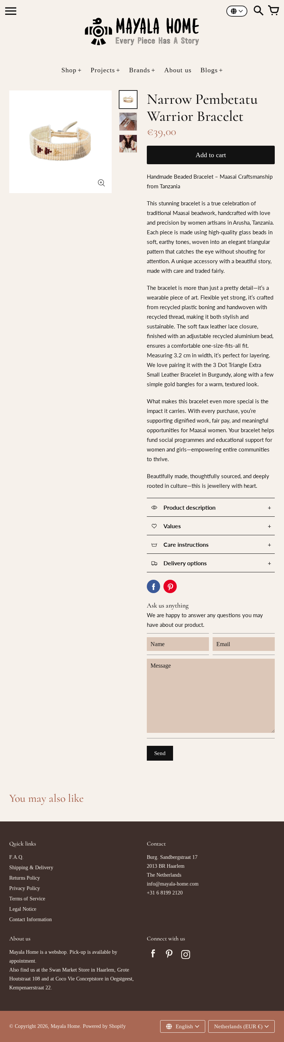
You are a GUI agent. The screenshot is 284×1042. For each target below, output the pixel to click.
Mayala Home (65, 1026)
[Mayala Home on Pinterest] (169, 955)
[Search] (258, 11)
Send (160, 753)
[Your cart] (273, 11)
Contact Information (30, 919)
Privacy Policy (24, 888)
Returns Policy (24, 878)
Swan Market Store (69, 970)
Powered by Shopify (104, 1026)
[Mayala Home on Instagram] (185, 955)
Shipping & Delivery (31, 867)
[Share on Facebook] (153, 586)
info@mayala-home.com (173, 884)
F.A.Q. (16, 857)
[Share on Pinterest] (170, 586)
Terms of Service (27, 899)
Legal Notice (22, 909)
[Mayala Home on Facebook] (153, 955)
